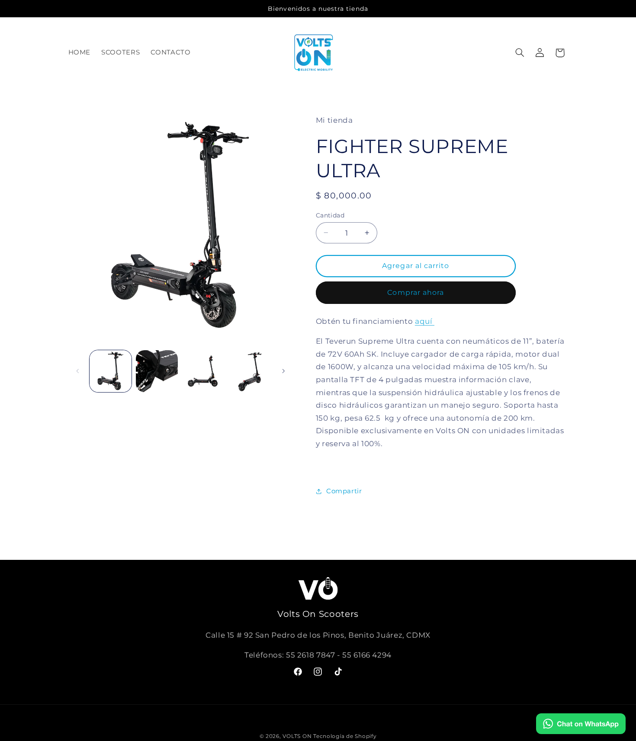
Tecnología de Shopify (344, 736)
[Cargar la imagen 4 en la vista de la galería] (250, 371)
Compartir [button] (344, 491)
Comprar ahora (415, 292)
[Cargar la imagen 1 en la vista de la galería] (111, 371)
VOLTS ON (298, 736)
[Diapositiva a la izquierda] (77, 370)
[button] (520, 53)
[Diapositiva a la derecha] (283, 370)
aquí (424, 320)
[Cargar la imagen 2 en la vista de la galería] (157, 371)
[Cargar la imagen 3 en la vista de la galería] (204, 371)
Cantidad (330, 214)
